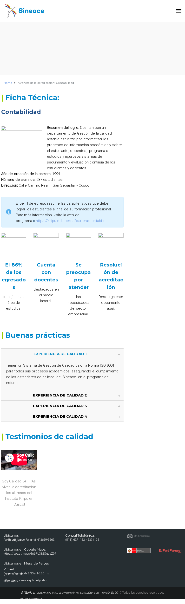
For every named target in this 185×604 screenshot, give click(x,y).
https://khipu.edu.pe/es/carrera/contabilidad (73, 221)
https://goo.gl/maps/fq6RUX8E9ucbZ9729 (30, 554)
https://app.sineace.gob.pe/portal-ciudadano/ (25, 581)
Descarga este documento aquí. (111, 303)
